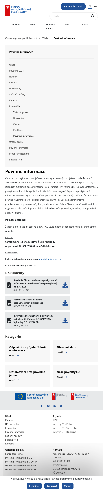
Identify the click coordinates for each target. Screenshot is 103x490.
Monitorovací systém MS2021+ (20, 465)
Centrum (15, 24)
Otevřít (12, 355)
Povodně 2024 (16, 70)
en (95, 6)
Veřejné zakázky (17, 94)
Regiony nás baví (13, 435)
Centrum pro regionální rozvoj (21, 38)
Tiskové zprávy (20, 112)
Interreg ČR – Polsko (63, 424)
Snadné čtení (15, 159)
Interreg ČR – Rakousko (64, 431)
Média (45, 38)
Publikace (18, 130)
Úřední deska (16, 141)
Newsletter (18, 118)
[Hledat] (92, 16)
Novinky (13, 76)
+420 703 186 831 (61, 461)
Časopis (17, 124)
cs (90, 6)
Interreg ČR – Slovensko (65, 428)
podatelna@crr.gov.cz (50, 259)
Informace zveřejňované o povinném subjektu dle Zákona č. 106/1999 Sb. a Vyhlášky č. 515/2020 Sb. (33, 319)
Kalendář (13, 82)
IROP (32, 24)
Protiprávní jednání (19, 153)
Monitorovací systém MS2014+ (20, 469)
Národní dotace (50, 26)
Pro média (14, 106)
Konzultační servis (73, 6)
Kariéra (13, 100)
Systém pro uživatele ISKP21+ (20, 457)
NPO (67, 24)
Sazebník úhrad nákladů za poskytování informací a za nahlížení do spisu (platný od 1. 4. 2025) (35, 283)
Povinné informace (23, 135)
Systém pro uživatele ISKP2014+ (21, 461)
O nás (12, 64)
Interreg (85, 24)
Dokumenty (15, 88)
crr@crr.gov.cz (60, 464)
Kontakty (9, 443)
